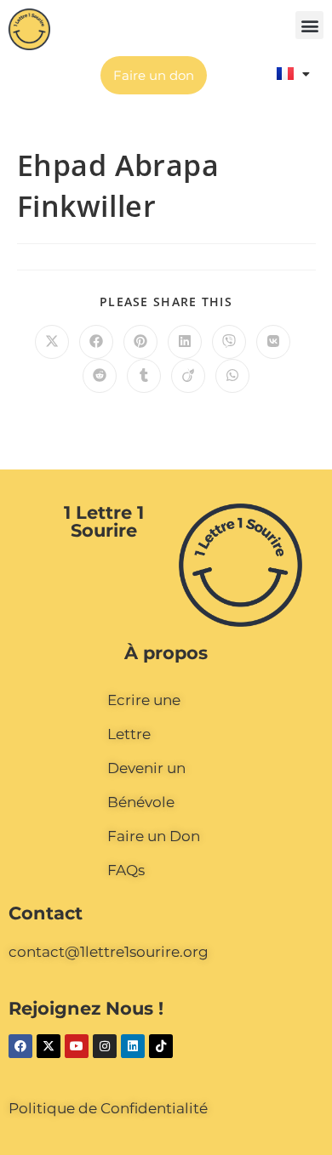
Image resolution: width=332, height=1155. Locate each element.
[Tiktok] (161, 1046)
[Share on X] (52, 342)
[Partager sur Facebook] (96, 342)
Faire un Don (153, 836)
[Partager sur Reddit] (100, 376)
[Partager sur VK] (273, 342)
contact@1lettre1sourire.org (109, 951)
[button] (309, 25)
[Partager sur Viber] (229, 342)
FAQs (126, 870)
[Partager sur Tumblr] (144, 376)
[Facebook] (20, 1046)
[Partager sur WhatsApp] (232, 376)
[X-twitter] (48, 1046)
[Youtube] (77, 1046)
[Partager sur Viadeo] (188, 376)
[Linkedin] (133, 1046)
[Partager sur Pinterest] (140, 342)
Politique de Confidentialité (108, 1108)
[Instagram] (105, 1046)
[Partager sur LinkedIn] (185, 342)
